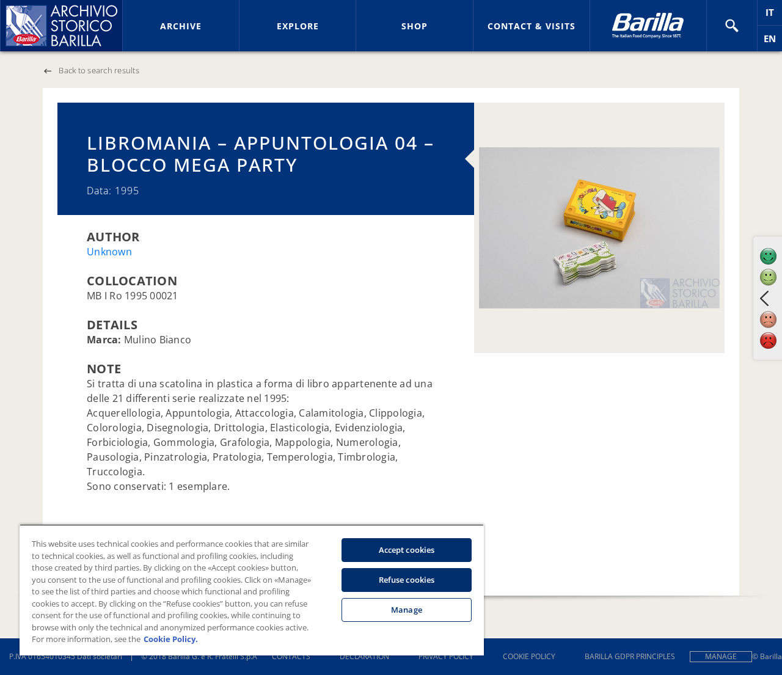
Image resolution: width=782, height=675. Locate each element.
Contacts (291, 656)
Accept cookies (407, 549)
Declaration (364, 656)
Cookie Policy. (171, 638)
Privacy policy (445, 656)
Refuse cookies (407, 579)
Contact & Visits (532, 26)
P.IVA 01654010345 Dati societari (65, 656)
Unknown (109, 251)
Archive (181, 26)
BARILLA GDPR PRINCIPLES (630, 656)
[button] (732, 25)
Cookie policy (529, 656)
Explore (298, 26)
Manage (721, 656)
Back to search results (99, 70)
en (773, 41)
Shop (414, 26)
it (774, 15)
